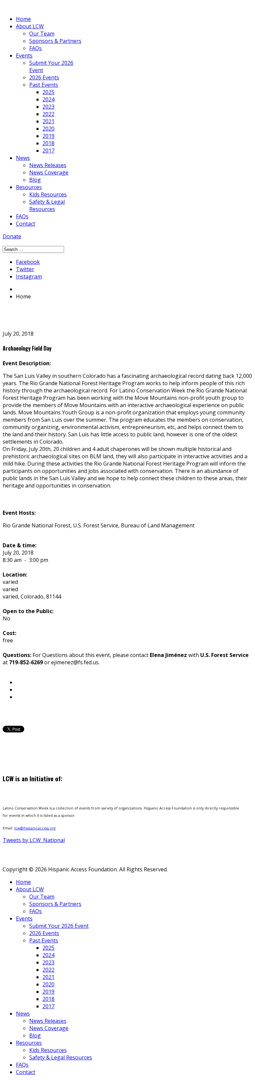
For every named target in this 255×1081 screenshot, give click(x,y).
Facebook (28, 262)
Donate (12, 236)
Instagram (29, 276)
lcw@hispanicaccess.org (34, 828)
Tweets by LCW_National (34, 840)
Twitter (25, 269)
